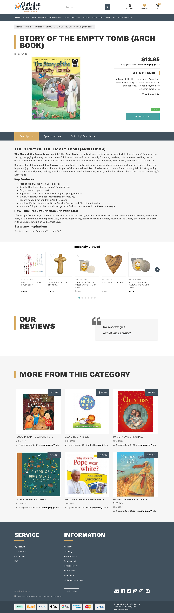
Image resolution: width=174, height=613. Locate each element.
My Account (19, 547)
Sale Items (117, 17)
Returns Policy (70, 566)
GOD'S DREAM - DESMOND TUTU (34, 436)
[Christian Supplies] (27, 7)
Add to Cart (144, 116)
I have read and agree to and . (40, 596)
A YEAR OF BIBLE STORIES (31, 499)
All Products (69, 571)
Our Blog (68, 551)
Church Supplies (54, 17)
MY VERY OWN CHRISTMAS (128, 436)
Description (26, 136)
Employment (70, 561)
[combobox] (84, 7)
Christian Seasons (38, 17)
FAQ (16, 561)
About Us (68, 547)
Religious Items (104, 17)
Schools (127, 17)
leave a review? (122, 332)
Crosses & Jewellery (71, 17)
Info (158, 65)
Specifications (52, 136)
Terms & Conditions (42, 596)
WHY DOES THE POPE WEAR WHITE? (85, 499)
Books (25, 17)
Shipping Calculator (83, 136)
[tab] (26, 136)
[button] (151, 94)
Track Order (20, 551)
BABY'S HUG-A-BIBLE (77, 436)
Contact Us (19, 556)
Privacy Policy (70, 556)
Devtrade (86, 17)
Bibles (18, 17)
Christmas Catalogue (74, 580)
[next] (157, 269)
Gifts (94, 17)
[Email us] (116, 591)
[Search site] (107, 7)
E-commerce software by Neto (125, 607)
